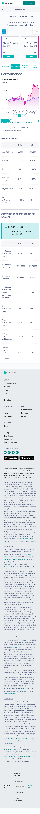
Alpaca (18, 566)
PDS (23, 645)
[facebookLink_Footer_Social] (6, 452)
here (5, 632)
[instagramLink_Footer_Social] (10, 452)
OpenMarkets (8, 566)
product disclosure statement (17, 738)
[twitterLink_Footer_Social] (14, 452)
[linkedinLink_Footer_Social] (18, 452)
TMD (16, 647)
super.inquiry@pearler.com (12, 749)
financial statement (10, 694)
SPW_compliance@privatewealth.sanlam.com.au (19, 756)
